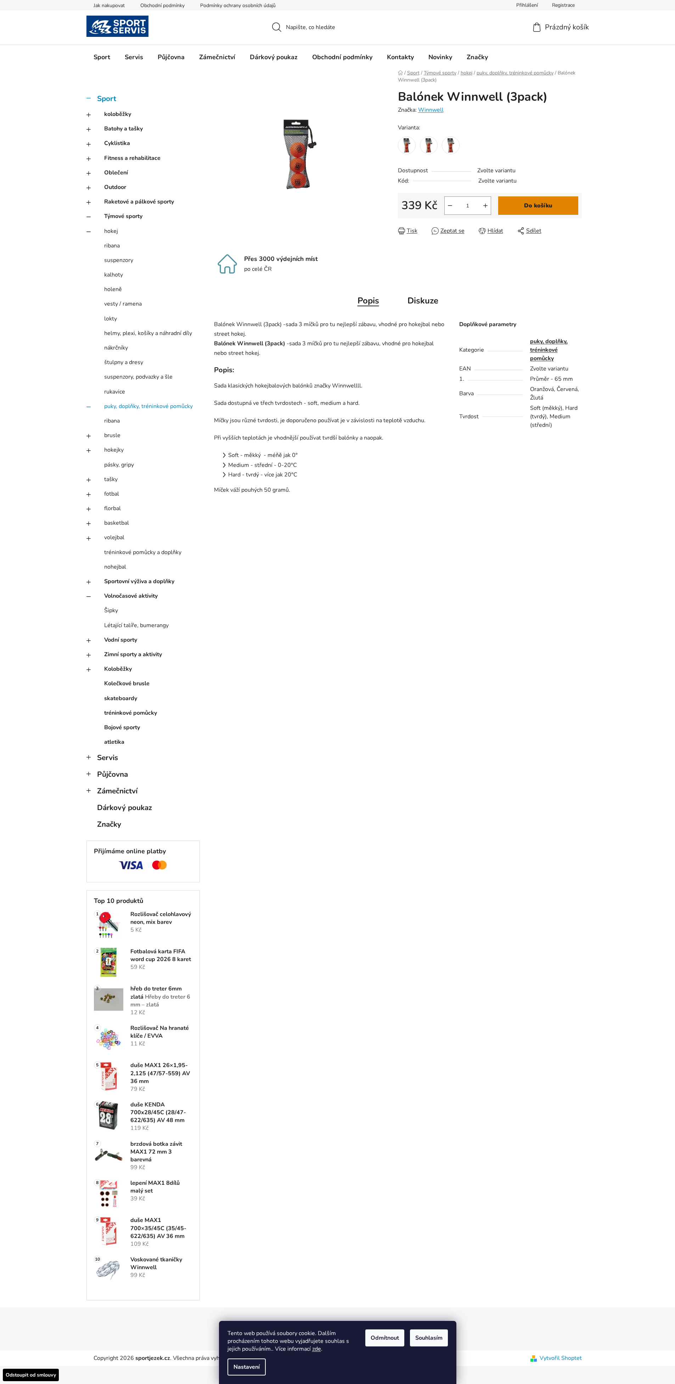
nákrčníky (116, 348)
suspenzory (118, 260)
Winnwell (431, 110)
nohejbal (115, 567)
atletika (114, 742)
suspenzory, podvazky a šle (138, 377)
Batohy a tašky (123, 129)
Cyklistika (117, 143)
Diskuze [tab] (422, 300)
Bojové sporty (122, 727)
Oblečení (116, 173)
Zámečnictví (117, 791)
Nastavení (247, 1367)
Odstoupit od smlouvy (31, 1375)
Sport (106, 99)
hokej (111, 231)
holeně (113, 289)
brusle (112, 435)
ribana (112, 246)
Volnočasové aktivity (131, 596)
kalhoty (113, 275)
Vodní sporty (120, 640)
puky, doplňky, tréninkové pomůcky (148, 406)
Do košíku (538, 206)
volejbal (114, 537)
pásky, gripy (119, 465)
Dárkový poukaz (124, 808)
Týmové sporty (123, 216)
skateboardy (120, 698)
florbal (112, 508)
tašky (111, 479)
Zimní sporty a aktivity (133, 654)
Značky (109, 824)
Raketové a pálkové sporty (139, 202)
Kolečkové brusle (127, 683)
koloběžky (117, 114)
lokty (110, 319)
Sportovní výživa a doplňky (139, 581)
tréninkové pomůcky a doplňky (142, 552)
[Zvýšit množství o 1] (485, 205)
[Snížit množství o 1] (450, 205)
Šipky (111, 610)
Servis (107, 758)
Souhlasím (429, 1338)
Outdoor (115, 187)
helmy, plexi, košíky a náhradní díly (148, 333)
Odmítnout (385, 1338)
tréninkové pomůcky (130, 713)
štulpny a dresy (123, 362)
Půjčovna (112, 774)
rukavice (114, 392)
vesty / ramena (123, 304)
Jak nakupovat (109, 5)
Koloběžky (118, 669)
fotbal (111, 494)
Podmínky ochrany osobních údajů (238, 5)
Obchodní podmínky (162, 5)
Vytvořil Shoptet (561, 1358)
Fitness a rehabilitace (132, 158)
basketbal (116, 523)
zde (316, 1349)
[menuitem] (101, 57)
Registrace (563, 5)
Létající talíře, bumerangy (136, 625)
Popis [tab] (368, 300)
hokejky (114, 450)
